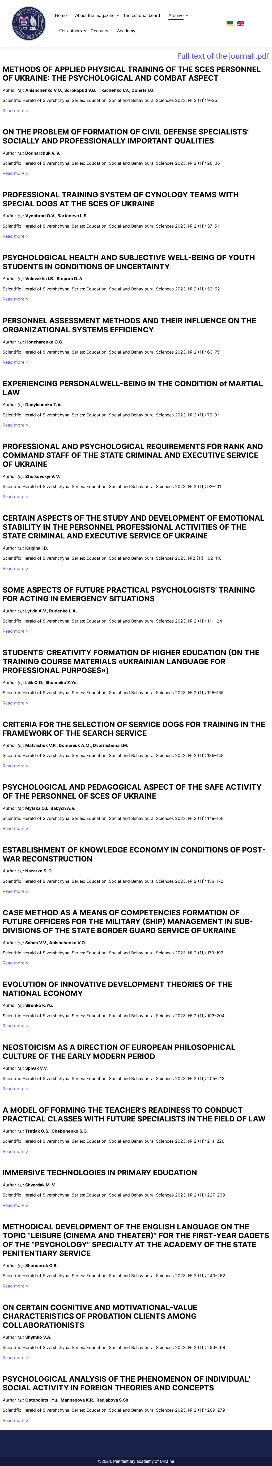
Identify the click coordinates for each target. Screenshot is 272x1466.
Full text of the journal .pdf (223, 55)
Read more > (16, 110)
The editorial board (141, 15)
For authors (70, 30)
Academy (126, 30)
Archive (176, 15)
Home (61, 15)
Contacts (99, 30)
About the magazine (94, 15)
